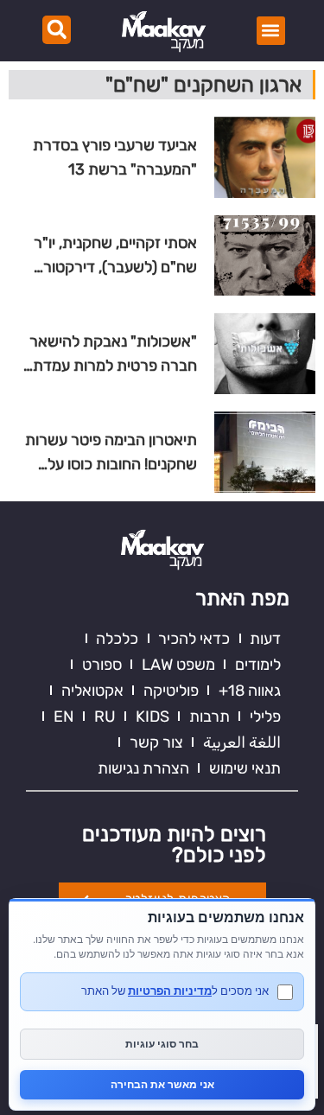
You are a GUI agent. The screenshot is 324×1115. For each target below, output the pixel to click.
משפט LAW (178, 664)
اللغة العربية (242, 742)
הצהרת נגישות (143, 768)
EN (64, 716)
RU (105, 716)
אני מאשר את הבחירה (162, 1084)
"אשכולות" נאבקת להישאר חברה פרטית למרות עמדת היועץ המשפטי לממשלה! (113, 355)
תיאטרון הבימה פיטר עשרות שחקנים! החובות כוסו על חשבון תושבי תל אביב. (111, 453)
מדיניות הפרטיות (170, 990)
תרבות (209, 716)
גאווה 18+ (250, 690)
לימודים (258, 664)
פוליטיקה (171, 690)
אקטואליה (92, 690)
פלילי (265, 716)
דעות (265, 638)
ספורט (102, 664)
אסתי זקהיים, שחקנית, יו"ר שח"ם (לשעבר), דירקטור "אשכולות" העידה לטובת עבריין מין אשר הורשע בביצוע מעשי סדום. (107, 256)
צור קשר (156, 742)
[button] (271, 30)
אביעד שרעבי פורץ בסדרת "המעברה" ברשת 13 (115, 157)
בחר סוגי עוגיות (162, 1043)
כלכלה (117, 638)
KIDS (152, 716)
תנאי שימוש (245, 768)
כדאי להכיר (194, 638)
